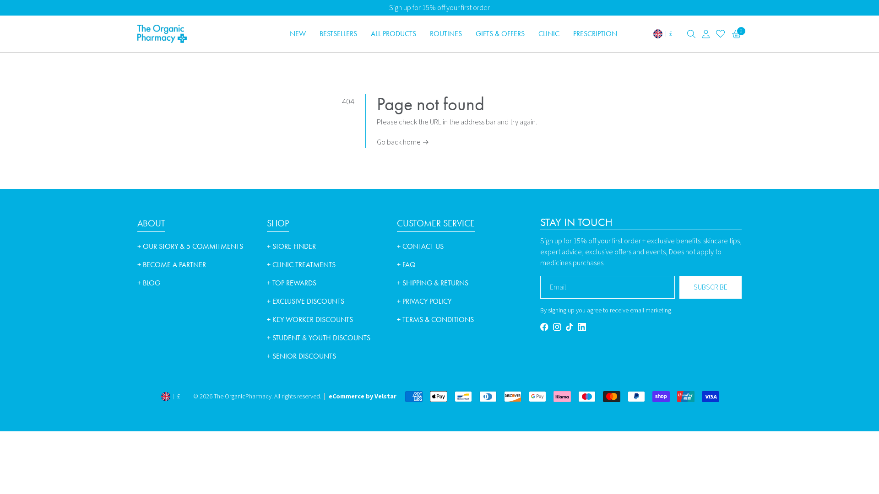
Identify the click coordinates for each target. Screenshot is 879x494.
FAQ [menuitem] (406, 264)
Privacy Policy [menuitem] (424, 301)
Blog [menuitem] (148, 283)
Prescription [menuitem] (595, 33)
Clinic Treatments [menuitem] (301, 264)
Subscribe (710, 287)
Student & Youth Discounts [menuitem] (318, 338)
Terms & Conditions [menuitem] (435, 319)
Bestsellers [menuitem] (338, 33)
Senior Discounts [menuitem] (301, 356)
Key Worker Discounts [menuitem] (310, 319)
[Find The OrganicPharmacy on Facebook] (544, 326)
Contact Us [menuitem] (420, 246)
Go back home (403, 142)
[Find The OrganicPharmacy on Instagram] (557, 326)
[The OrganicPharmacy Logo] (196, 34)
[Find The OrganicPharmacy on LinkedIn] (582, 327)
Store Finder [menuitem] (291, 246)
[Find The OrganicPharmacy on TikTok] (569, 326)
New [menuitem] (298, 33)
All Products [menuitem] (393, 33)
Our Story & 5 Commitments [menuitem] (190, 246)
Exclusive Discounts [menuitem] (305, 301)
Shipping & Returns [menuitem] (432, 283)
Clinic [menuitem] (548, 33)
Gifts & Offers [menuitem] (500, 33)
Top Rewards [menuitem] (291, 283)
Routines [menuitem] (446, 33)
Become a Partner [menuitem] (171, 264)
